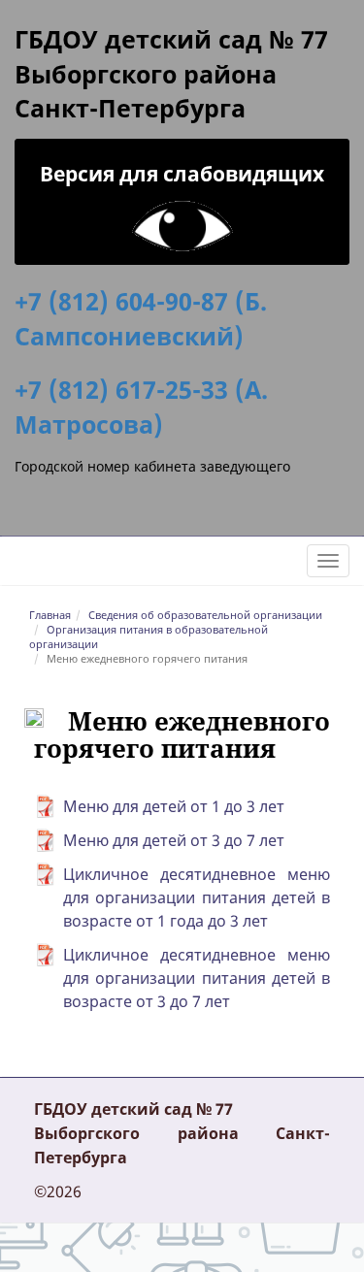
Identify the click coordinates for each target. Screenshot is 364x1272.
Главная (50, 614)
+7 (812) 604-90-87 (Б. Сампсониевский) (141, 318)
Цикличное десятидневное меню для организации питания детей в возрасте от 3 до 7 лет (196, 978)
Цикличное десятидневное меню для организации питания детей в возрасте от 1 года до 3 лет (196, 897)
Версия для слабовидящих (182, 173)
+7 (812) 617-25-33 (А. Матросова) (141, 406)
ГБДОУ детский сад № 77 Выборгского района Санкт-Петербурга (171, 73)
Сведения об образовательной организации (205, 614)
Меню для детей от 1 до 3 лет (173, 806)
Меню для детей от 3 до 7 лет (173, 840)
